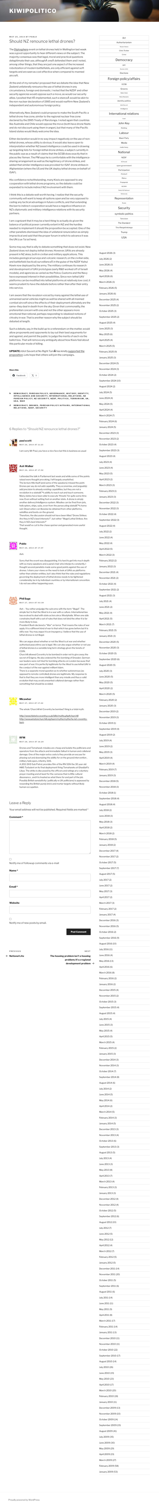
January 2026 (106, 293)
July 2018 (104, 810)
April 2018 (104, 827)
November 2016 (107, 926)
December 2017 (107, 850)
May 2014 (104, 1100)
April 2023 (104, 479)
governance (57, 393)
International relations (65, 396)
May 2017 (104, 891)
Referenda (124, 194)
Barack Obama (124, 46)
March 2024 (105, 415)
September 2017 (107, 868)
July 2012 (104, 1228)
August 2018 (105, 804)
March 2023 (105, 485)
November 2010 (107, 1344)
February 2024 (106, 421)
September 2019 (107, 729)
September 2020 (107, 659)
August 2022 (105, 525)
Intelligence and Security (31, 396)
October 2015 (106, 1001)
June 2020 (104, 676)
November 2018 (107, 786)
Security (41, 408)
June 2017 (104, 885)
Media (124, 143)
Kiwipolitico (33, 10)
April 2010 (104, 1384)
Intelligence (124, 109)
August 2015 (105, 1013)
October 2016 (106, 932)
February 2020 (106, 700)
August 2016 (105, 943)
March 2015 (105, 1042)
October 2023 (106, 444)
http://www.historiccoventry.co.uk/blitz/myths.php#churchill (48, 715)
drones (34, 405)
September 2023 (107, 450)
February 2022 (106, 560)
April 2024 (104, 409)
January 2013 (106, 1193)
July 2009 (104, 1436)
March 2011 (105, 1320)
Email (13, 886)
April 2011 (104, 1315)
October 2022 (106, 514)
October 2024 (106, 375)
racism (124, 186)
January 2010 (106, 1402)
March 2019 (105, 763)
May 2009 (104, 1448)
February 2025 (106, 351)
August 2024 (105, 386)
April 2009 (104, 1454)
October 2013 (106, 1140)
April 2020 (104, 688)
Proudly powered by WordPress (24, 1499)
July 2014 (104, 1088)
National (124, 152)
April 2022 (104, 549)
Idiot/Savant (124, 105)
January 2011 (105, 1332)
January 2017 (106, 914)
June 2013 (104, 1164)
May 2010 (104, 1378)
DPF (124, 65)
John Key (123, 123)
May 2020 (104, 682)
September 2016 (107, 937)
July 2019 (104, 740)
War (22, 401)
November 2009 (107, 1413)
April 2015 (104, 1036)
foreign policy (38, 393)
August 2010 (105, 1361)
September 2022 (107, 520)
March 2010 (105, 1390)
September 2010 (107, 1355)
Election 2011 (124, 69)
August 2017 (105, 874)
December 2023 (107, 433)
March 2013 (105, 1181)
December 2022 (107, 502)
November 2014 (107, 1065)
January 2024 (106, 427)
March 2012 (105, 1251)
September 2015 (107, 1007)
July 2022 (104, 531)
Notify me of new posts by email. (27, 922)
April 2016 (104, 967)
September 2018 (107, 798)
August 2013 (105, 1152)
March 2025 (105, 346)
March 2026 (105, 282)
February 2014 (106, 1117)
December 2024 (107, 363)
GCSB (124, 84)
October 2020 (106, 653)
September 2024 (107, 380)
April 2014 (104, 1106)
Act (124, 38)
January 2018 (106, 845)
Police (124, 178)
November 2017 (107, 856)
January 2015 (106, 1053)
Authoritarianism (124, 42)
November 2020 (107, 647)
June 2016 (104, 955)
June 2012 (104, 1233)
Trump (124, 232)
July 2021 (104, 601)
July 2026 (104, 258)
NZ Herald (124, 161)
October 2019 (106, 723)
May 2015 (104, 1030)
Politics (63, 398)
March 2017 (105, 903)
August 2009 (106, 1431)
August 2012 (105, 1222)
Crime (124, 54)
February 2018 (106, 839)
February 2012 (106, 1257)
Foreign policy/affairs (55, 405)
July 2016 (104, 949)
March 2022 (105, 554)
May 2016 (104, 961)
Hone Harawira (124, 97)
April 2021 (104, 618)
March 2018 (105, 833)
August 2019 (105, 734)
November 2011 (107, 1274)
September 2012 (107, 1216)
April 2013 (104, 1175)
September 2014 (107, 1077)
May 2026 (104, 270)
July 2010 (104, 1367)
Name (13, 870)
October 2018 (106, 792)
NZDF (53, 398)
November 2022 (107, 508)
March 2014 (105, 1111)
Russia (124, 203)
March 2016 (105, 972)
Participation (124, 170)
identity (83, 393)
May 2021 (104, 612)
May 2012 (104, 1239)
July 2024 (104, 392)
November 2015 (107, 995)
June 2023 (104, 467)
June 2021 (104, 607)
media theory (124, 147)
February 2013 (106, 1187)
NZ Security (41, 398)
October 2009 (106, 1419)
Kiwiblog (124, 128)
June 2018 (104, 815)
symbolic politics (124, 213)
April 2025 (104, 340)
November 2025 (107, 305)
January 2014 (106, 1123)
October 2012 (106, 1210)
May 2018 (104, 821)
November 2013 (107, 1135)
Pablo (33, 37)
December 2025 (107, 299)
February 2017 (106, 908)
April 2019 (104, 757)
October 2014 (106, 1071)
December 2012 (107, 1199)
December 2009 (107, 1407)
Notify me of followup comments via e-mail (34, 863)
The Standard (124, 223)
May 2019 (104, 752)
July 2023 (104, 462)
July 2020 (104, 671)
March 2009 (105, 1460)
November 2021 (107, 578)
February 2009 (106, 1465)
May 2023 (104, 473)
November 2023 (107, 438)
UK (87, 398)
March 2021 (105, 624)
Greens (124, 89)
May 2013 (104, 1170)
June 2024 (104, 398)
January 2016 (106, 984)
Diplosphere (21, 49)
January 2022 (106, 566)
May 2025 (104, 334)
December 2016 (107, 920)
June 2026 (104, 264)
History (71, 393)
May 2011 (104, 1309)
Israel (124, 118)
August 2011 (105, 1291)
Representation (124, 198)
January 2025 (106, 357)
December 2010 (107, 1338)
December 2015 (107, 990)
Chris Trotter (124, 51)
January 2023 (106, 496)
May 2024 (104, 404)
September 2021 (107, 589)
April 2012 (104, 1245)
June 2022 (104, 537)
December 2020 (107, 642)
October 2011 (106, 1280)
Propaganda (124, 182)
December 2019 (107, 711)
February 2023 (106, 491)
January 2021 (106, 636)
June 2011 (104, 1303)
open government (124, 166)
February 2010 (106, 1396)
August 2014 (105, 1082)
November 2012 (107, 1204)
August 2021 (105, 595)
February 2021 (106, 630)
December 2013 (107, 1129)
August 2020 (105, 665)
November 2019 (107, 717)
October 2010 (106, 1349)
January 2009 (106, 1471)
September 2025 (107, 317)
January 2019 (106, 775)
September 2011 (107, 1286)
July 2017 (104, 879)
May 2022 (104, 543)
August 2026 (105, 253)
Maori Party (124, 138)
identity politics (124, 101)
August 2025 (105, 322)
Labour (124, 133)
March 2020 (105, 694)
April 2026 (104, 276)
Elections (124, 73)
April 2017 (104, 897)
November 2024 (107, 369)
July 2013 (104, 1158)
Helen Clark (124, 93)
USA (16, 401)
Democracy (21, 393)
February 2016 (106, 978)
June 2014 (104, 1094)
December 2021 (107, 572)
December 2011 (107, 1268)
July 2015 (104, 1019)
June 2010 (104, 1373)
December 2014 (107, 1059)
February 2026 (106, 288)
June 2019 (104, 746)
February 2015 (106, 1048)
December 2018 (107, 781)
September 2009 (108, 1425)
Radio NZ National (123, 190)
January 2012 (106, 1262)
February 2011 (106, 1326)
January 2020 (106, 705)
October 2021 (106, 583)
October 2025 (106, 311)
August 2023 (105, 456)
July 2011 (103, 1297)
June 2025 (104, 328)
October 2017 (106, 862)
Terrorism (77, 398)
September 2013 (107, 1146)
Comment (16, 817)
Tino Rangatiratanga (124, 227)
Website (14, 902)
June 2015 (104, 1024)
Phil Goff (124, 174)
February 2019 (106, 769)
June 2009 (104, 1442)
